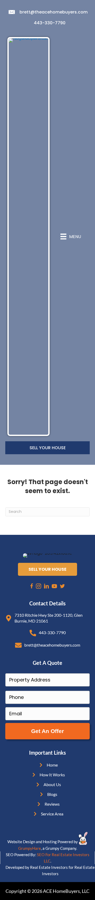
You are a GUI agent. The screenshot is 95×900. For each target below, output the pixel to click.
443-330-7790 (49, 23)
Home (52, 764)
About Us (52, 784)
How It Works (52, 774)
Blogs (52, 794)
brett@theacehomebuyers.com (54, 12)
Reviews (52, 803)
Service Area (52, 813)
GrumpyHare (29, 848)
